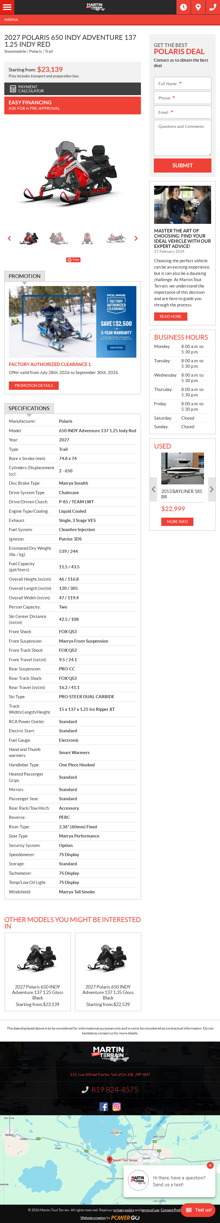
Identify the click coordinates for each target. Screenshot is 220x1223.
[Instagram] (116, 1106)
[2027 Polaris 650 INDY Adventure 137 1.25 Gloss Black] (37, 958)
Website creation (93, 1218)
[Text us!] (198, 1211)
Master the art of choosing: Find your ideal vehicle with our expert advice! (182, 238)
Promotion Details (34, 385)
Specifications (29, 408)
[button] (16, 174)
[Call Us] (213, 7)
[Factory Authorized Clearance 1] (72, 322)
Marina (11, 19)
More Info (177, 522)
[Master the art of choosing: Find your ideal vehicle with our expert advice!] (182, 205)
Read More (171, 316)
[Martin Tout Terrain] (95, 7)
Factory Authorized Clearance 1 (50, 364)
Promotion (25, 276)
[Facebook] (103, 1106)
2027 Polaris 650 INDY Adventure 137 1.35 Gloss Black (108, 992)
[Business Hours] (183, 7)
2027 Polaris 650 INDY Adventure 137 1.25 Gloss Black (37, 992)
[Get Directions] (198, 7)
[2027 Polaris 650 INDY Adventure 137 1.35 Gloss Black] (108, 958)
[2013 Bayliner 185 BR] (182, 469)
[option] (72, 174)
